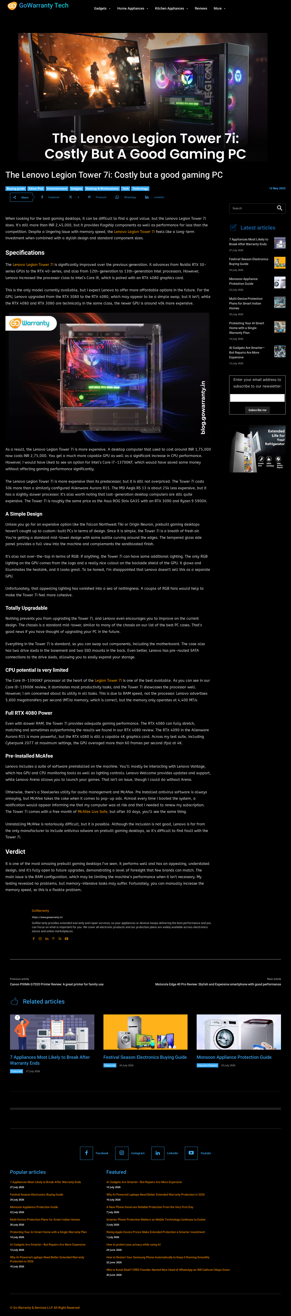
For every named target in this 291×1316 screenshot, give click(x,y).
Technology (140, 188)
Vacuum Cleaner (207, 1065)
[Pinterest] (53, 937)
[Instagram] (40, 937)
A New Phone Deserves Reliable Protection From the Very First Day (149, 1207)
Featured (16, 1071)
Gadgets (76, 188)
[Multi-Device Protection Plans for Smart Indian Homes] (280, 302)
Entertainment (57, 188)
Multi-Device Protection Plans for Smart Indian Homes (246, 303)
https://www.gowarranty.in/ (47, 917)
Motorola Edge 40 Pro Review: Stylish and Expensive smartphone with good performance (218, 984)
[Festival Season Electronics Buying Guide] (280, 263)
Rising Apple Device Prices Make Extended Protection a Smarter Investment (155, 1232)
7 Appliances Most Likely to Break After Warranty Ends (248, 242)
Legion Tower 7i (108, 680)
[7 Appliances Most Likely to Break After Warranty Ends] (280, 243)
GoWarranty (40, 910)
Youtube (206, 1153)
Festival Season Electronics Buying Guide (145, 1057)
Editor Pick (36, 188)
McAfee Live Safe (92, 811)
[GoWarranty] (16, 924)
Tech (125, 188)
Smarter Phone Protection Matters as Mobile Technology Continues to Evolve (156, 1219)
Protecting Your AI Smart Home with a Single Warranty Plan (246, 328)
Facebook (102, 1153)
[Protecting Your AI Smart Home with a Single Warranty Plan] (280, 327)
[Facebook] (33, 937)
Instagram (138, 1153)
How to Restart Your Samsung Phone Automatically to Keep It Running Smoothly (157, 1257)
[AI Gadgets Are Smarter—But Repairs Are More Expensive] (280, 351)
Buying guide (16, 188)
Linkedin (172, 1153)
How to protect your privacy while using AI (133, 1244)
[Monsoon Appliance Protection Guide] (280, 282)
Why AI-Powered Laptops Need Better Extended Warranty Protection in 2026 (47, 1259)
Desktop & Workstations (102, 188)
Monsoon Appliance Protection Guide (243, 281)
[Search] (280, 208)
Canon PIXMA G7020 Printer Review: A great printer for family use (56, 984)
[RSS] (60, 937)
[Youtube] (66, 937)
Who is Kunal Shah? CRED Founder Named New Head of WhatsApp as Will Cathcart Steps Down (168, 1270)
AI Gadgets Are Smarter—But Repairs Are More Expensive (247, 352)
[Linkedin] (46, 937)
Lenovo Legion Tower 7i (134, 232)
